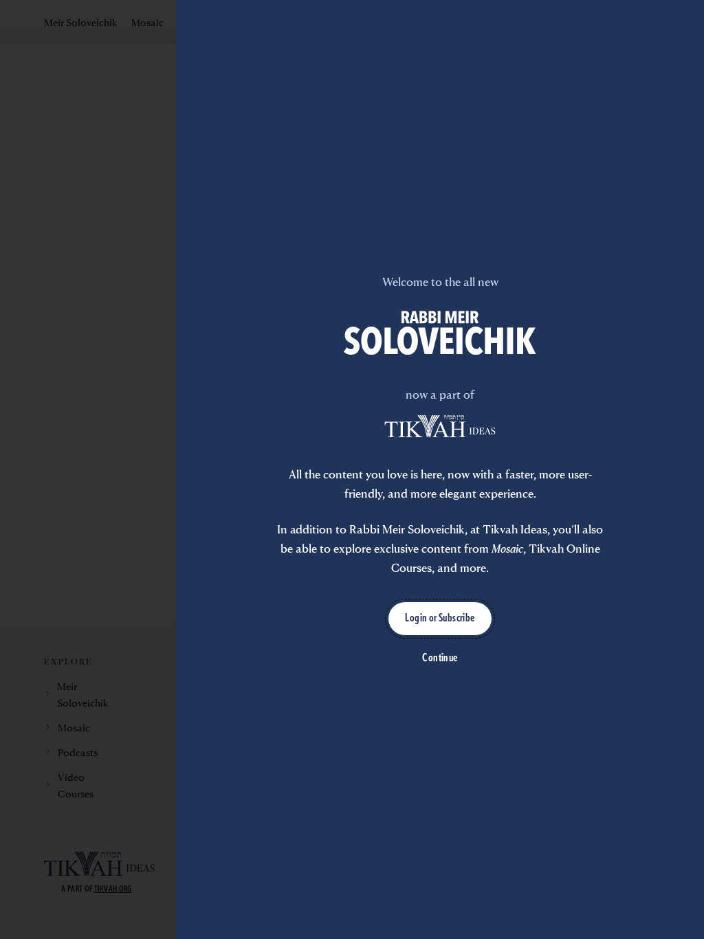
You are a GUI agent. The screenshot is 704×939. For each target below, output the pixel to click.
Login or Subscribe (439, 618)
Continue (439, 658)
